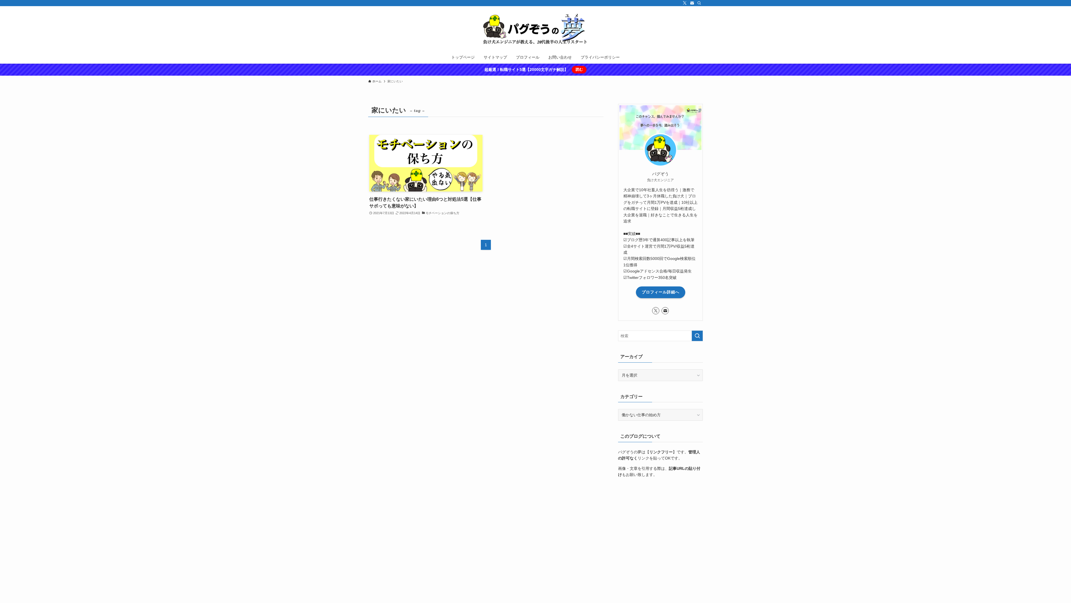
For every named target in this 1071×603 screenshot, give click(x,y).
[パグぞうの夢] (535, 29)
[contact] (692, 3)
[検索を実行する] (697, 336)
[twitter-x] (684, 3)
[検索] (699, 3)
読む (579, 69)
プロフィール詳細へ (660, 292)
